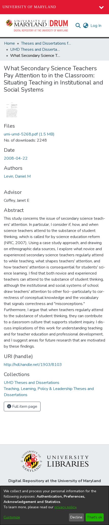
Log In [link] (96, 25)
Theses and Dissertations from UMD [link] (46, 43)
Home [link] (9, 43)
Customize (12, 517)
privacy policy (65, 507)
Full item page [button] (24, 406)
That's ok (94, 517)
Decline (76, 517)
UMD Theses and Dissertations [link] (35, 49)
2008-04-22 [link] (16, 158)
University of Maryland (29, 7)
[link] (29, 134)
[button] (37, 26)
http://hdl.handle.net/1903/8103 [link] (33, 364)
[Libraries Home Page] (54, 461)
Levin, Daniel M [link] (17, 176)
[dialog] (54, 505)
